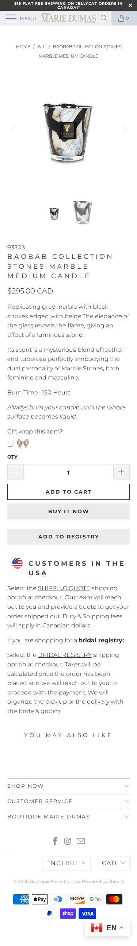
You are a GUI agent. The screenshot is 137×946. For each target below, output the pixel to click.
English (62, 863)
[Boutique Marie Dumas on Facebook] (55, 842)
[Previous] (14, 129)
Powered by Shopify (103, 881)
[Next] (122, 129)
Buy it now (68, 511)
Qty (12, 457)
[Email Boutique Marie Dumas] (80, 842)
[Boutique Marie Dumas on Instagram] (68, 842)
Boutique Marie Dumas (55, 881)
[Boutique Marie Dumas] (68, 18)
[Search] (105, 18)
